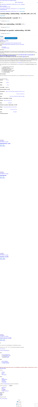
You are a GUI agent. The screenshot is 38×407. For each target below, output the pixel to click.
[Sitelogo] (19, 2)
